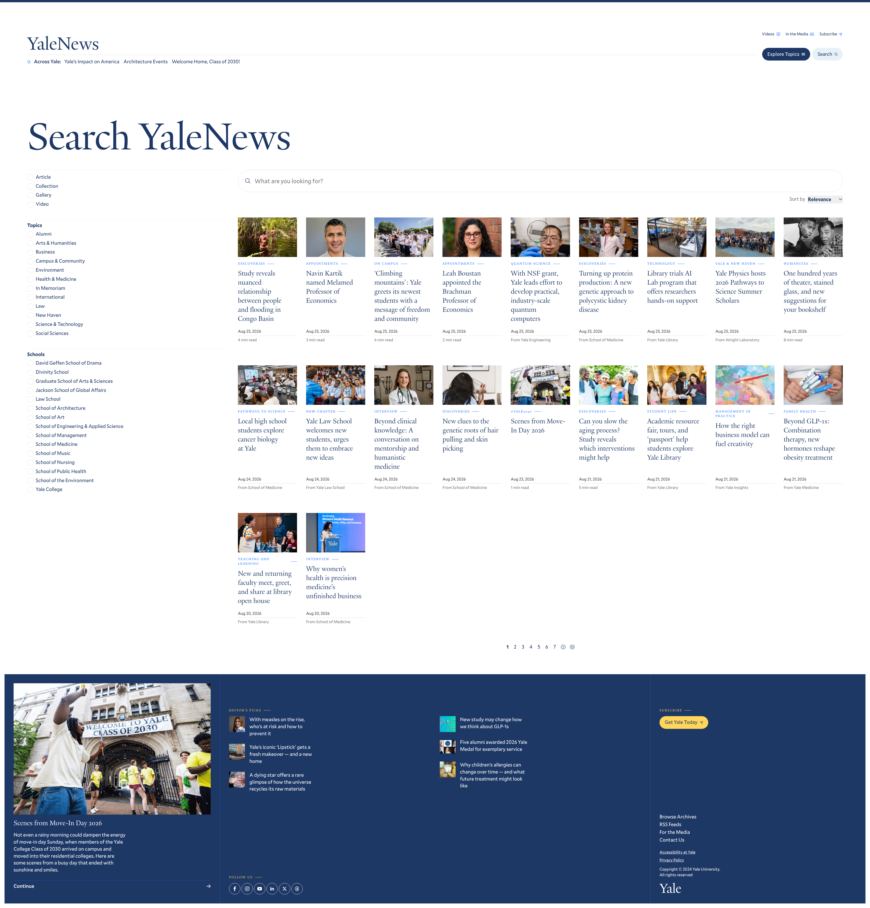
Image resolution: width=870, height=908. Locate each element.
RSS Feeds (670, 824)
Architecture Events (145, 61)
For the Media (675, 832)
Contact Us (672, 840)
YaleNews (63, 45)
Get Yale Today (681, 722)
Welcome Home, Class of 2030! (206, 61)
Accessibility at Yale (677, 852)
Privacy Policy (672, 860)
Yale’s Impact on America (91, 61)
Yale (670, 890)
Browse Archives (678, 816)
